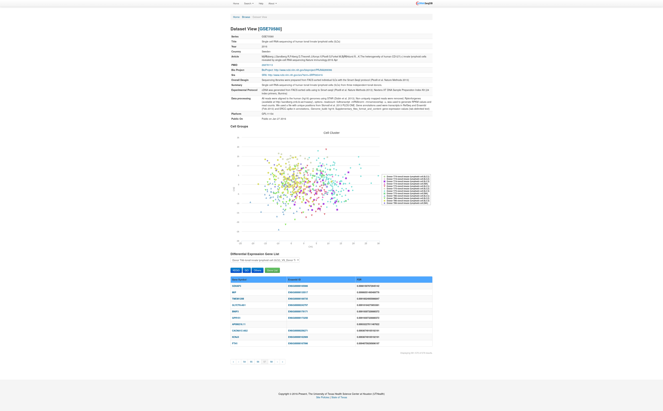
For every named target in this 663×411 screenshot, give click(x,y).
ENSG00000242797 (298, 305)
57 (264, 361)
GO (247, 270)
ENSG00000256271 (298, 330)
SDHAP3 (236, 286)
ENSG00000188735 (298, 298)
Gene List (272, 270)
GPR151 (236, 317)
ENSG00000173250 (298, 317)
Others (257, 270)
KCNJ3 (235, 337)
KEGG (236, 270)
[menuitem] (236, 3)
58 (271, 361)
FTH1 (235, 343)
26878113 (267, 65)
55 (251, 361)
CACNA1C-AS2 (240, 330)
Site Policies (322, 397)
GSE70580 (270, 29)
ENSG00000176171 (298, 311)
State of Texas (339, 397)
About (271, 3)
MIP (234, 292)
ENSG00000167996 (298, 343)
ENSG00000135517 (298, 292)
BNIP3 (235, 311)
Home (236, 3)
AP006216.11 (239, 324)
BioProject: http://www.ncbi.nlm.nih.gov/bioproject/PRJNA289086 (297, 70)
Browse (246, 17)
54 (244, 361)
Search (248, 3)
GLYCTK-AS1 (239, 305)
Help (261, 3)
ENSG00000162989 (298, 337)
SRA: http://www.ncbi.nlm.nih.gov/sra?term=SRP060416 (292, 75)
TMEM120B (238, 298)
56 (258, 361)
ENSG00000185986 (298, 286)
